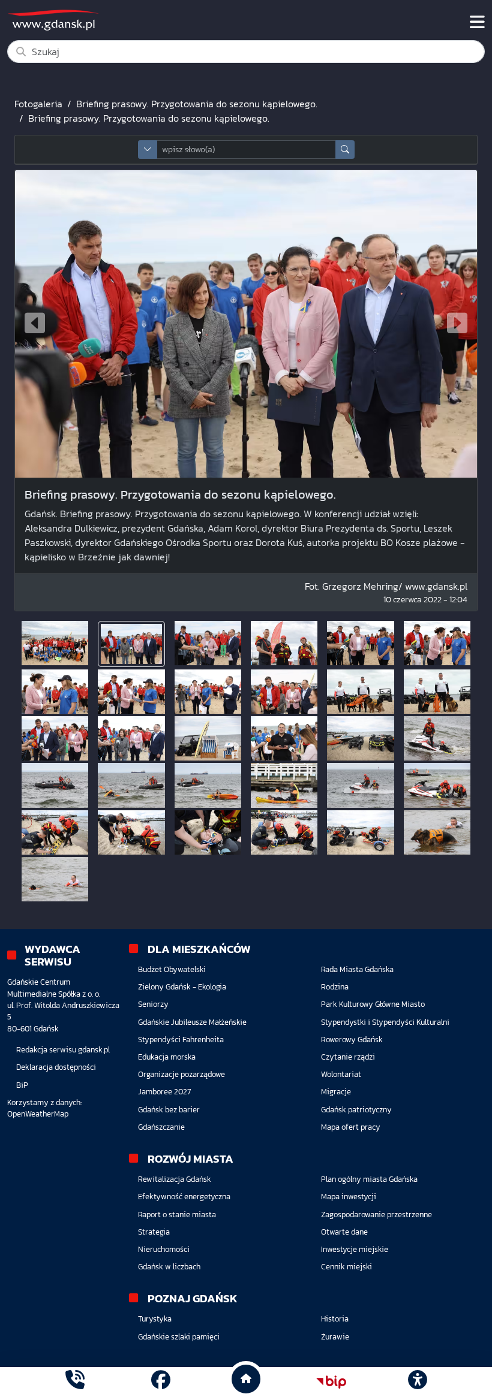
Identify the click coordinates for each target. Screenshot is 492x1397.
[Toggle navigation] (477, 22)
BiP (22, 1085)
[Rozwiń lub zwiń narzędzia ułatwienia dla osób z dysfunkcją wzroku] (417, 1382)
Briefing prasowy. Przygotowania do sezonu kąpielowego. (196, 103)
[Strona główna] (75, 1382)
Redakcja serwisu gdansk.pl (63, 1049)
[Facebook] (160, 1382)
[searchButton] (345, 149)
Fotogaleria (38, 103)
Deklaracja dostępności (56, 1067)
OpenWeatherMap (37, 1114)
